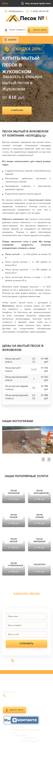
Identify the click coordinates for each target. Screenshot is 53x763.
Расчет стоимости (17, 30)
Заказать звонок (40, 30)
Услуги (12, 40)
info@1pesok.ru (16, 11)
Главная (9, 685)
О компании (17, 110)
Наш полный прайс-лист (38, 3)
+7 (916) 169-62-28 (39, 11)
